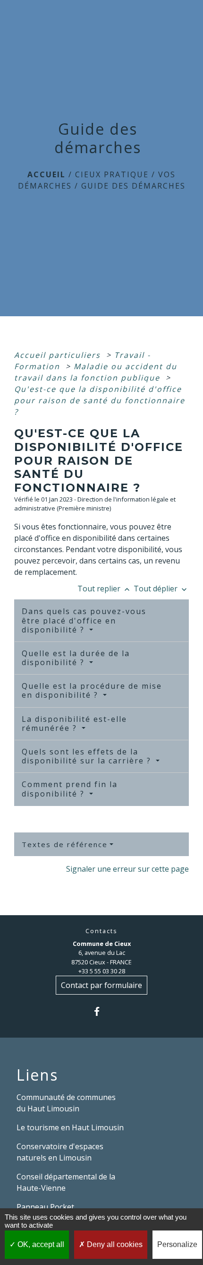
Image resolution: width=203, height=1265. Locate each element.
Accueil (46, 174)
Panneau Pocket (45, 1207)
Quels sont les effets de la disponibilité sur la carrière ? (88, 756)
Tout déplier (161, 588)
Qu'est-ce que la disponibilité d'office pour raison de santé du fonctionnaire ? (99, 400)
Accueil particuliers (58, 355)
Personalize (177, 1244)
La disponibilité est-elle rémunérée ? (74, 723)
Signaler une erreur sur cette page (127, 869)
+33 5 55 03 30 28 (101, 971)
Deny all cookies (114, 1244)
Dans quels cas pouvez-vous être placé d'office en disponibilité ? (84, 620)
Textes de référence (65, 844)
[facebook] (101, 1011)
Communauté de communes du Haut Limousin (66, 1103)
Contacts (101, 931)
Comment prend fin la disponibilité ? (70, 788)
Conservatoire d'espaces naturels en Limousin (60, 1152)
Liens (37, 1075)
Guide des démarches (133, 186)
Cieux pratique (112, 174)
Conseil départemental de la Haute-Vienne (66, 1182)
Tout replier (104, 588)
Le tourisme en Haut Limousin (70, 1127)
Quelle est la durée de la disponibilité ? (76, 657)
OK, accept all (40, 1244)
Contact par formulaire (101, 985)
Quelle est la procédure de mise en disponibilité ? (92, 690)
